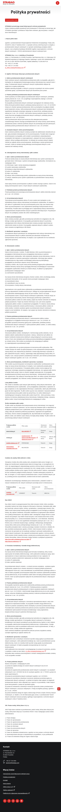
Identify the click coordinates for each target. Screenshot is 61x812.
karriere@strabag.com (12, 763)
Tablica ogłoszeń (8, 790)
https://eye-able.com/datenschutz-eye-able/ (17, 539)
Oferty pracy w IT (8, 787)
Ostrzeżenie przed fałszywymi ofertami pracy (16, 774)
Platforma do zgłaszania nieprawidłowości (15, 793)
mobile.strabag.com (11, 443)
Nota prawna (7, 783)
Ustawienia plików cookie (11, 20)
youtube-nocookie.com (10, 493)
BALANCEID (25, 431)
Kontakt (5, 780)
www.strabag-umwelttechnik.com (11, 447)
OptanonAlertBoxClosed (29, 437)
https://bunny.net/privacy (12, 541)
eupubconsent (26, 436)
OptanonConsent (26, 439)
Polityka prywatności (9, 777)
